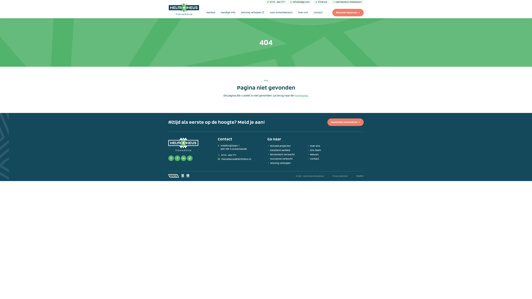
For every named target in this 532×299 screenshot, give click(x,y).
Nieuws (314, 154)
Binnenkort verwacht (282, 154)
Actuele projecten (280, 146)
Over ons (303, 12)
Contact (318, 12)
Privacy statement (340, 176)
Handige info (228, 12)
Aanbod (210, 12)
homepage (301, 95)
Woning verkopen (251, 12)
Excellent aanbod (280, 150)
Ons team (315, 150)
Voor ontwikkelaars (281, 12)
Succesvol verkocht (281, 159)
